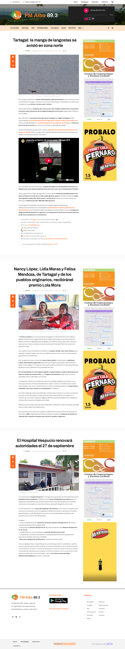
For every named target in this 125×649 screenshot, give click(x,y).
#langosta (34, 219)
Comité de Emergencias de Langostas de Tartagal (53, 123)
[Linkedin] (19, 617)
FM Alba (27, 51)
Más (79, 28)
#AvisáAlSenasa (33, 225)
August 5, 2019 (52, 244)
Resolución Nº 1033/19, (56, 207)
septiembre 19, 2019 (37, 51)
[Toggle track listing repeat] (93, 18)
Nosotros (95, 2)
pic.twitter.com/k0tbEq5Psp (56, 238)
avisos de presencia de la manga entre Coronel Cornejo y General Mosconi (53, 120)
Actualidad (14, 28)
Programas (84, 2)
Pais (32, 28)
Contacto (105, 2)
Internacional (42, 28)
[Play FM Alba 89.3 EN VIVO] (86, 10)
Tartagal (25, 28)
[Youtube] (113, 28)
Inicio (75, 2)
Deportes (72, 28)
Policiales (55, 28)
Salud (63, 28)
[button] (112, 2)
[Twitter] (108, 28)
